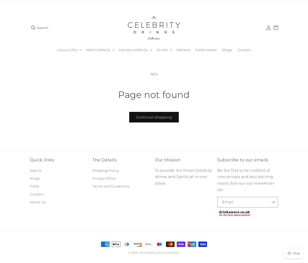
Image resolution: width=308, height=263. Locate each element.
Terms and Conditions (111, 186)
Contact (37, 194)
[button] (40, 28)
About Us (38, 202)
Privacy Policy (104, 178)
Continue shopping (154, 117)
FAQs (34, 186)
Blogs (35, 178)
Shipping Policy (105, 170)
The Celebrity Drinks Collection (159, 252)
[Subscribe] (273, 202)
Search (36, 170)
